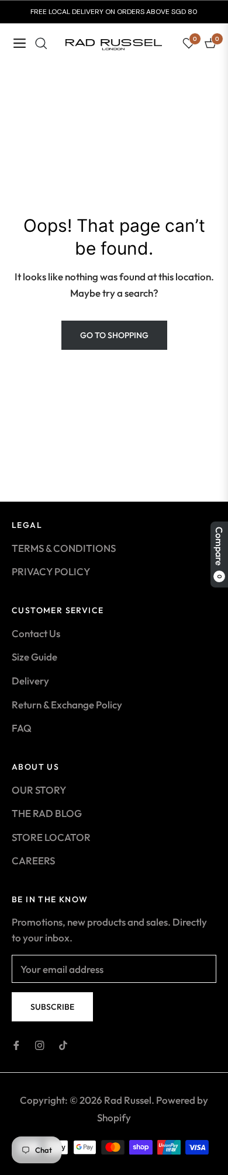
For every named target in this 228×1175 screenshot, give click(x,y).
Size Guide (34, 657)
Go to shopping (114, 335)
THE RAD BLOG (47, 813)
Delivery (30, 681)
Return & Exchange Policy (67, 704)
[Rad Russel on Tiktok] (63, 1044)
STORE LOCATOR (51, 837)
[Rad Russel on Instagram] (39, 1044)
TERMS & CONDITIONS (64, 548)
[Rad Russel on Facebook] (16, 1044)
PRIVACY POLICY (51, 571)
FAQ (22, 728)
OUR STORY (39, 790)
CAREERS (33, 860)
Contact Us (36, 633)
